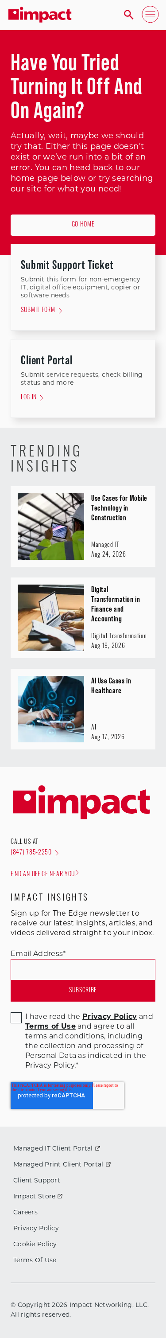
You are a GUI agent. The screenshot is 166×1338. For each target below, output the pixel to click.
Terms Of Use (34, 1260)
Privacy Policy (36, 1228)
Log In (29, 397)
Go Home (83, 225)
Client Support (36, 1181)
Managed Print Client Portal (58, 1165)
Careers (25, 1212)
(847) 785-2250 (31, 853)
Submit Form (38, 310)
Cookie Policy (35, 1244)
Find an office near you (43, 874)
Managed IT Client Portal (53, 1149)
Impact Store (34, 1197)
